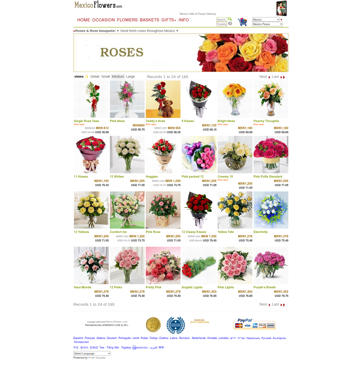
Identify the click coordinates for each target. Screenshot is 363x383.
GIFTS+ (169, 19)
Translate (100, 357)
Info (184, 19)
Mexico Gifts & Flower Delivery (186, 13)
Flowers (127, 19)
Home (83, 19)
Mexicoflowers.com (116, 321)
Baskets (149, 19)
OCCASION (103, 19)
